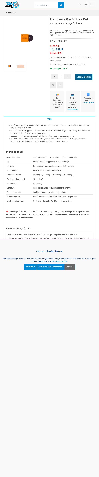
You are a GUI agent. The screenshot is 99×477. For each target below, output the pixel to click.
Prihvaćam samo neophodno (50, 267)
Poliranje (12, 13)
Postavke (69, 267)
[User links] (79, 5)
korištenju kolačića (60, 261)
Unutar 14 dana (88, 102)
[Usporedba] (60, 85)
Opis (49, 119)
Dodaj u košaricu (84, 77)
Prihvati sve (30, 267)
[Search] (61, 5)
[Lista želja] (53, 85)
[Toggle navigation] (92, 5)
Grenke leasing (72, 109)
